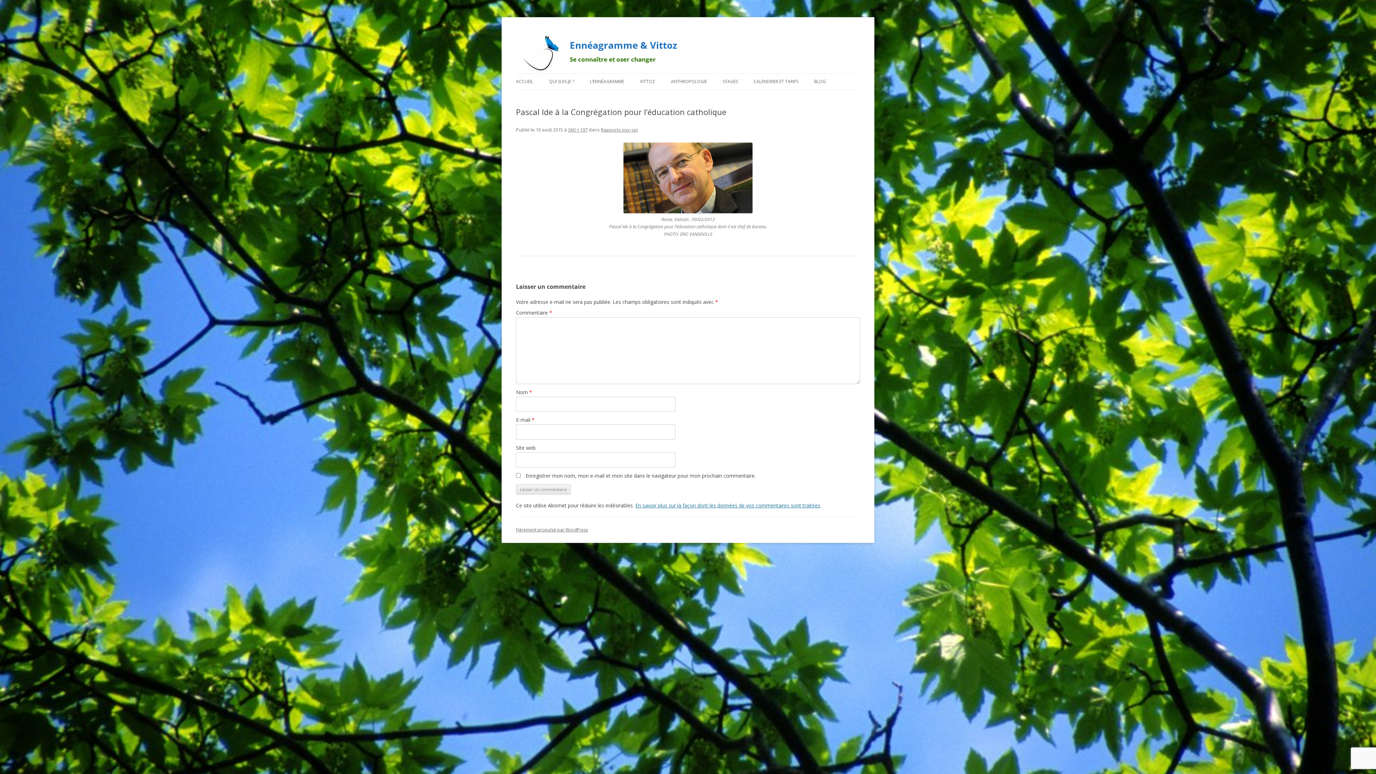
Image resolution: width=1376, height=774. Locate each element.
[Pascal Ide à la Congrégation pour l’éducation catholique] (688, 178)
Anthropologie (689, 81)
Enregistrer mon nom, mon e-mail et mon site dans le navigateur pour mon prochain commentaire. (641, 475)
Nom (524, 392)
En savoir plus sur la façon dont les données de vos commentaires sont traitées (727, 505)
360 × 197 (578, 129)
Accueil (524, 81)
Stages (730, 81)
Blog (820, 81)
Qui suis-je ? (561, 81)
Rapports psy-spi (619, 129)
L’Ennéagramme (607, 81)
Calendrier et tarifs (776, 81)
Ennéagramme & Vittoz (623, 45)
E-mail (525, 419)
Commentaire (534, 312)
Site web (526, 447)
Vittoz (647, 81)
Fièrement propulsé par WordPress (552, 530)
